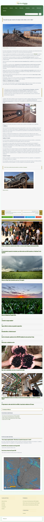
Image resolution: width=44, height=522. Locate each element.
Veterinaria (39, 8)
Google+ (39, 217)
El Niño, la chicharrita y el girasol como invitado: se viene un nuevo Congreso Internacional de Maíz (20, 246)
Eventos (4, 10)
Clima (16, 8)
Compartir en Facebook (20, 217)
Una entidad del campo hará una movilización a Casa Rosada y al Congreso (31, 213)
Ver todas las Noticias (7, 409)
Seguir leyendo (5, 190)
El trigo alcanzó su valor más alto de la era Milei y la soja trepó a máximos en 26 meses (18, 404)
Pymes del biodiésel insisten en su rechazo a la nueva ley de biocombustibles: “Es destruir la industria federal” (21, 398)
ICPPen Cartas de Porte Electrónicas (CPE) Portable (11, 418)
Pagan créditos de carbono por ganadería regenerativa (12, 326)
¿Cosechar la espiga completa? (7, 320)
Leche (33, 8)
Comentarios (4, 506)
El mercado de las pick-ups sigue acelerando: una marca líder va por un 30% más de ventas (13, 213)
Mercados (21, 8)
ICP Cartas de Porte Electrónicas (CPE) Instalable (11, 415)
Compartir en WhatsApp (8, 217)
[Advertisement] (22, 200)
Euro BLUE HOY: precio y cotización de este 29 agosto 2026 (11, 445)
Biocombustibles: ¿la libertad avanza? (9, 331)
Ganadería (28, 8)
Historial (11, 8)
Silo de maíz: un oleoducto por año (8, 342)
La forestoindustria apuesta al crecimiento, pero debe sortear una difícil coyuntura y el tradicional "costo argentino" (21, 252)
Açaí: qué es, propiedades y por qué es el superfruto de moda (13, 370)
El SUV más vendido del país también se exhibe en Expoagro (15, 167)
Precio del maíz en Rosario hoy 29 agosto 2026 (9, 450)
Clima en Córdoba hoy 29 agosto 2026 (9, 315)
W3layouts (5, 518)
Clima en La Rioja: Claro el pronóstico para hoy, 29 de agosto (13, 280)
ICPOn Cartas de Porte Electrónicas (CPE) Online (10, 417)
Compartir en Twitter (31, 217)
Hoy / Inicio (5, 8)
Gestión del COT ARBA (6, 419)
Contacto (3, 508)
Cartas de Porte (4, 501)
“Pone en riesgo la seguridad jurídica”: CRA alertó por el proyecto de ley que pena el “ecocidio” (16, 439)
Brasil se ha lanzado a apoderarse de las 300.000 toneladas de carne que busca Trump (18, 337)
